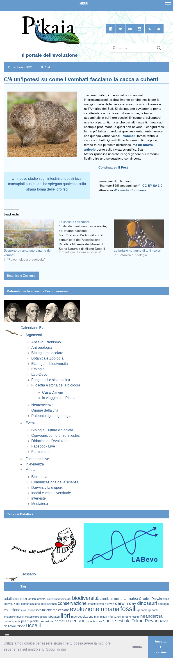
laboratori (54, 616)
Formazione (40, 452)
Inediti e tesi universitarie (51, 493)
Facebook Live (43, 446)
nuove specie (12, 621)
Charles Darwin (150, 599)
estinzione (12, 610)
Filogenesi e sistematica (50, 380)
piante (34, 621)
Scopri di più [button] (56, 649)
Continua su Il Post (113, 167)
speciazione (94, 621)
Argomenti (33, 335)
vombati (129, 136)
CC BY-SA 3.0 (152, 185)
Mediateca (39, 504)
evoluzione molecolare (52, 610)
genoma (142, 610)
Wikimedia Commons (130, 190)
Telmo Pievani (145, 620)
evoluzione (28, 610)
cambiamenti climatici (119, 598)
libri (65, 615)
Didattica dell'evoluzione (51, 441)
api (69, 599)
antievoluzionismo (56, 599)
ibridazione (10, 616)
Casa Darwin (52, 392)
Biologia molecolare (47, 353)
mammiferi (100, 616)
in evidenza (34, 464)
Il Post (45, 67)
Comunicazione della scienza (55, 482)
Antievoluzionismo (46, 342)
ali (26, 599)
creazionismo (95, 603)
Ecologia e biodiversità (49, 364)
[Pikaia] (50, 43)
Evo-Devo (39, 374)
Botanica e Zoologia (21, 275)
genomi (153, 610)
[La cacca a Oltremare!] (86, 238)
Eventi (30, 423)
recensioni (76, 620)
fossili (128, 608)
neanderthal (152, 616)
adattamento (14, 599)
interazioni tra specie (36, 616)
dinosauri (147, 603)
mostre (135, 616)
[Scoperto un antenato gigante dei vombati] (29, 233)
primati (60, 621)
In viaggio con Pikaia (58, 398)
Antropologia (41, 347)
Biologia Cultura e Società (52, 430)
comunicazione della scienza (39, 603)
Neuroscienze (42, 405)
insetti (20, 616)
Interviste (38, 498)
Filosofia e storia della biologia (55, 385)
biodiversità (85, 598)
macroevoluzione (82, 616)
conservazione (72, 603)
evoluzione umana (94, 609)
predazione (47, 621)
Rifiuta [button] (137, 647)
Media (30, 470)
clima (166, 599)
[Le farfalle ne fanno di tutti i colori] (139, 233)
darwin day (125, 603)
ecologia (163, 603)
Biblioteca (39, 477)
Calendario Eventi (34, 328)
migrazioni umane (119, 616)
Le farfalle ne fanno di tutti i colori (137, 250)
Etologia (38, 369)
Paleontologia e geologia (51, 416)
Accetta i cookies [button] (161, 647)
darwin (109, 603)
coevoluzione (12, 603)
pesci (25, 621)
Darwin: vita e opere (47, 487)
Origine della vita (44, 410)
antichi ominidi (37, 599)
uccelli (33, 625)
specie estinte (117, 620)
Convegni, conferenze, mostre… (57, 435)
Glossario (28, 574)
